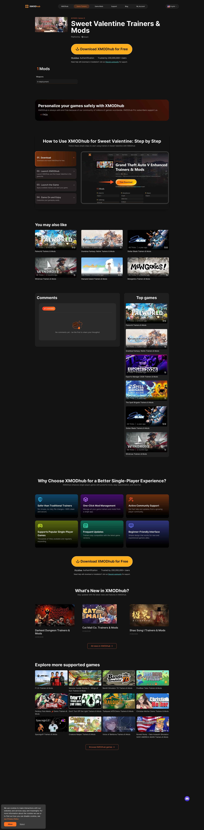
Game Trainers (82, 6)
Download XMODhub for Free (104, 49)
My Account (140, 6)
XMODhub (64, 6)
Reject (22, 824)
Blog (126, 6)
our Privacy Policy (11, 819)
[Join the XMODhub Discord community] (187, 798)
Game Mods (99, 6)
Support (114, 6)
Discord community (112, 62)
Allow (10, 824)
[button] (102, 115)
